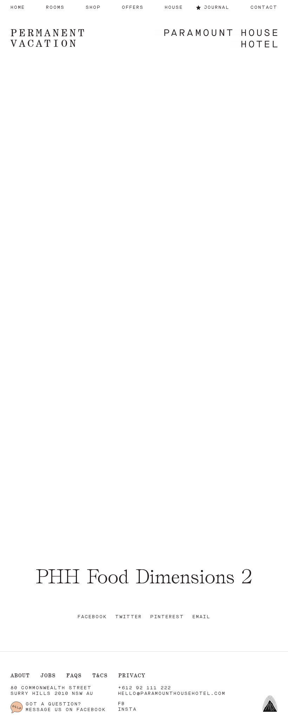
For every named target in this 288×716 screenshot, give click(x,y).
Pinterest (167, 617)
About (20, 675)
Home (18, 7)
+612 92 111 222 (144, 688)
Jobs (48, 675)
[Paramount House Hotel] (216, 39)
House (174, 7)
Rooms (55, 7)
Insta (127, 709)
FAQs (74, 675)
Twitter (128, 617)
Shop (93, 7)
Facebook (92, 617)
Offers (133, 7)
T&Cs (100, 675)
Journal (216, 7)
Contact (263, 7)
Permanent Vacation (48, 37)
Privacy (131, 675)
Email (201, 617)
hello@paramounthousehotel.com (171, 693)
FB (121, 704)
